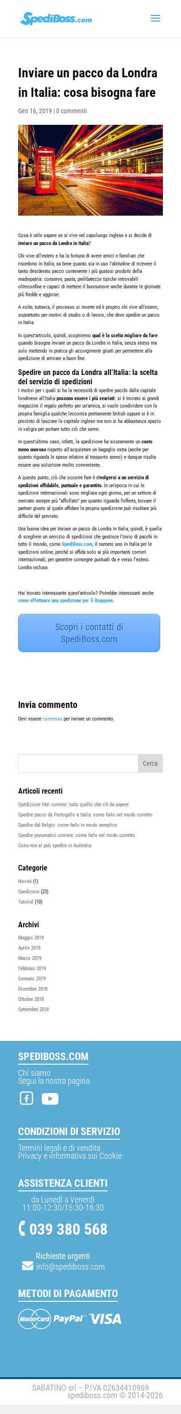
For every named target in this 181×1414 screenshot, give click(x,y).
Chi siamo (34, 1073)
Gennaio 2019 (31, 979)
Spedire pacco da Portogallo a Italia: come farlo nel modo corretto (85, 815)
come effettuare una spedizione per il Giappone (65, 601)
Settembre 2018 (33, 1009)
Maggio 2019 (31, 938)
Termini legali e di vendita (59, 1148)
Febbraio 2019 (32, 968)
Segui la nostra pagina (54, 1081)
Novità (25, 881)
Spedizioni (28, 892)
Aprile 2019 (29, 948)
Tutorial (25, 902)
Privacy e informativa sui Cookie (70, 1156)
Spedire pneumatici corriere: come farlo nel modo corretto (76, 835)
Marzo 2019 (29, 958)
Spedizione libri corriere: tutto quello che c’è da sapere (73, 805)
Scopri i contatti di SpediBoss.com (89, 633)
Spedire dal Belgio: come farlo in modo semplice (67, 825)
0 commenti (71, 111)
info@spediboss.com (69, 1266)
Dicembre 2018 (32, 989)
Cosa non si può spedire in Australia (54, 846)
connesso (52, 719)
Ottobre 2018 (31, 999)
